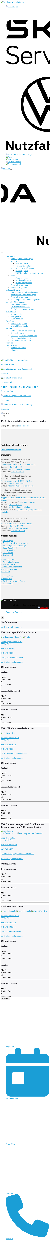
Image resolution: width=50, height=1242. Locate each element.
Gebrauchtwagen (13, 290)
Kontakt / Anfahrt (18, 347)
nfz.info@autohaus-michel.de (21, 486)
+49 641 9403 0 (15, 505)
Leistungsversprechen (20, 307)
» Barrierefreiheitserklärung (13, 581)
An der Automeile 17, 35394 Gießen (16, 523)
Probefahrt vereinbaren (21, 285)
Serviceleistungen (18, 333)
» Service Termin (8, 559)
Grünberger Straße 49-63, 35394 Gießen (18, 464)
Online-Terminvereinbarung (23, 331)
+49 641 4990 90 (8, 922)
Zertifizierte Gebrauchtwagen (23, 295)
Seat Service (8, 553)
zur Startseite (23, 426)
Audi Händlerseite (23, 280)
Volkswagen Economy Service (24, 335)
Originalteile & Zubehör (21, 340)
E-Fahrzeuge (16, 314)
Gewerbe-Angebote (19, 304)
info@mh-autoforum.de (18, 528)
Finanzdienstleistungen (21, 338)
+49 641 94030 (15, 467)
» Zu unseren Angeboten (11, 567)
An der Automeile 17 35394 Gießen (10, 917)
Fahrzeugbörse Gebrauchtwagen (24, 292)
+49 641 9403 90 (8, 744)
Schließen (5, 998)
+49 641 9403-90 (16, 483)
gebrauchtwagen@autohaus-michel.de (17, 853)
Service (9, 328)
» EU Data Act (7, 583)
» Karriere (5, 571)
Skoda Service (9, 555)
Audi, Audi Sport (10, 548)
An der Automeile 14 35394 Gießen (10, 739)
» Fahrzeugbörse (8, 564)
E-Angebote (16, 316)
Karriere (9, 343)
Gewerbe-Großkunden (15, 302)
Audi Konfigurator (24, 283)
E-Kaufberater (17, 319)
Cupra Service (9, 550)
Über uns (14, 350)
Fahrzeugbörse (22, 263)
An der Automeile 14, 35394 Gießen (16, 481)
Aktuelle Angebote (19, 287)
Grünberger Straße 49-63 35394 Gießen (11, 643)
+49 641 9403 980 (28, 502)
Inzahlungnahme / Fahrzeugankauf (26, 299)
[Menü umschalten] (2, 252)
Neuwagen (10, 256)
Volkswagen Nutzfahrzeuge (22, 268)
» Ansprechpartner (9, 569)
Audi (13, 275)
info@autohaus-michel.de (19, 469)
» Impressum (6, 579)
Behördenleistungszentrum (22, 309)
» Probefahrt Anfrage (10, 562)
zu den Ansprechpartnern (12, 662)
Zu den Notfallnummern (11, 627)
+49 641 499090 (16, 526)
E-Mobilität (11, 311)
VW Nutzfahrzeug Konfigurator (29, 273)
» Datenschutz (7, 576)
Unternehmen (11, 345)
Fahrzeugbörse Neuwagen (22, 258)
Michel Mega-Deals (19, 326)
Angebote (10, 321)
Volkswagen (16, 261)
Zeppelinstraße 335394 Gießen (8, 839)
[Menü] (11, 169)
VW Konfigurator (23, 266)
